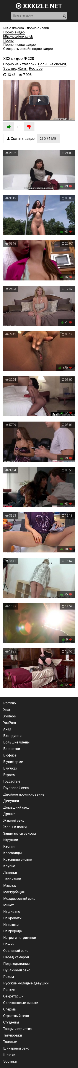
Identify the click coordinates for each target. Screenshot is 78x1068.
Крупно (9, 866)
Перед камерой (16, 957)
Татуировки (12, 1035)
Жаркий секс (13, 820)
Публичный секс (16, 970)
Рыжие (9, 990)
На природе (12, 931)
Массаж (9, 885)
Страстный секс (16, 1016)
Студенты (11, 1022)
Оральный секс (15, 951)
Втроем (9, 775)
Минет (8, 905)
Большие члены (16, 742)
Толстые (10, 1042)
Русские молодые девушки (26, 983)
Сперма (9, 1009)
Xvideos (9, 716)
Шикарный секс (16, 1048)
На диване (11, 912)
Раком (8, 977)
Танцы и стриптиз (17, 1029)
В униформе (13, 762)
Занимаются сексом (19, 833)
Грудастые (11, 781)
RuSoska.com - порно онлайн (26, 28)
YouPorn (9, 723)
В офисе (9, 755)
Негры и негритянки (19, 938)
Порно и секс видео (19, 45)
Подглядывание (16, 964)
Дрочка (9, 814)
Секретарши (13, 996)
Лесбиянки (12, 879)
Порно (8, 40)
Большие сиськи (52, 64)
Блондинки (12, 736)
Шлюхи (9, 1055)
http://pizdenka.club (18, 36)
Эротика (10, 1061)
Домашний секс (16, 807)
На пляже (11, 925)
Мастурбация (13, 892)
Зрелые (9, 68)
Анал (7, 729)
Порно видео (14, 32)
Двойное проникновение (23, 794)
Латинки (10, 872)
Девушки (11, 801)
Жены (23, 68)
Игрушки (10, 840)
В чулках (10, 768)
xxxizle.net (41, 6)
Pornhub (9, 703)
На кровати (12, 918)
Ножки (8, 944)
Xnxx (7, 710)
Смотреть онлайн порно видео (28, 49)
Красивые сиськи (17, 859)
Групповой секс (16, 788)
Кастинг (9, 846)
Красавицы (12, 853)
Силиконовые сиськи (20, 1003)
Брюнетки (11, 749)
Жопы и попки (15, 827)
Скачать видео (33, 139)
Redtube (35, 68)
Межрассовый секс (19, 899)
